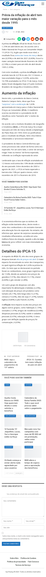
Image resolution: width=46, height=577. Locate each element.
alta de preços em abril (26, 259)
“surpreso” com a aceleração (14, 104)
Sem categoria (7, 28)
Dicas (7, 384)
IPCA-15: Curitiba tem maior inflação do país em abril (33, 362)
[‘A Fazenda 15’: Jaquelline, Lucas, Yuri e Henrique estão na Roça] (13, 421)
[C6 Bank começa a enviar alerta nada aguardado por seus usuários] (13, 452)
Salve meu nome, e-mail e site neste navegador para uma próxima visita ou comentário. (23, 537)
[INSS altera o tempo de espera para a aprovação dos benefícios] (33, 452)
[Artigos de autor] (23, 337)
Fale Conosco (33, 562)
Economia (8, 447)
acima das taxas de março (26, 55)
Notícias (28, 384)
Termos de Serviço (23, 565)
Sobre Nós (14, 558)
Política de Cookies (28, 558)
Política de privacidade (16, 562)
